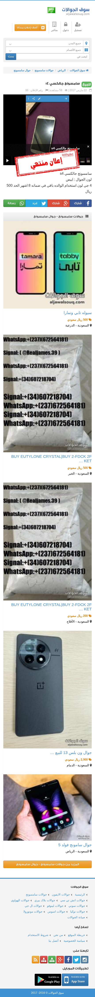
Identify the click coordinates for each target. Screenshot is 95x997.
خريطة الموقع (76, 935)
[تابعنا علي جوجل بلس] (60, 959)
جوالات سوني (76, 905)
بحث (11, 56)
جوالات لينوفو (55, 905)
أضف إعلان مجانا (27, 27)
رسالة (11, 203)
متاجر (54, 30)
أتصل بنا (54, 940)
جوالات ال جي (33, 905)
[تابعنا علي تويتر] (76, 959)
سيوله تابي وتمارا (78, 313)
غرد (35, 203)
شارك (78, 203)
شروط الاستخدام (38, 935)
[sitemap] (52, 959)
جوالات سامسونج (44, 70)
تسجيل (78, 30)
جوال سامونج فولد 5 (75, 845)
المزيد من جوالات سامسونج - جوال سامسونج (47, 864)
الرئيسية (80, 894)
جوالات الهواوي (20, 900)
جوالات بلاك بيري (44, 900)
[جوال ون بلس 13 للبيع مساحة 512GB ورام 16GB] (47, 690)
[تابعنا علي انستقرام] (84, 959)
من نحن (58, 935)
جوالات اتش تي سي (72, 900)
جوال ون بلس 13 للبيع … (71, 752)
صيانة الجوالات (76, 917)
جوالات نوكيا (77, 911)
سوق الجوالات (75, 10)
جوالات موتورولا (32, 911)
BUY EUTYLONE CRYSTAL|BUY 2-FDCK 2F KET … (51, 458)
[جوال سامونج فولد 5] (47, 807)
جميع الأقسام (73, 50)
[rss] (35, 959)
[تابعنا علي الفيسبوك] (68, 959)
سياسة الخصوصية (74, 940)
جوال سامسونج (22, 70)
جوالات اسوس (56, 911)
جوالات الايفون (61, 894)
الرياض (62, 70)
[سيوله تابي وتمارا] (47, 265)
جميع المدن (74, 43)
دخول (66, 30)
